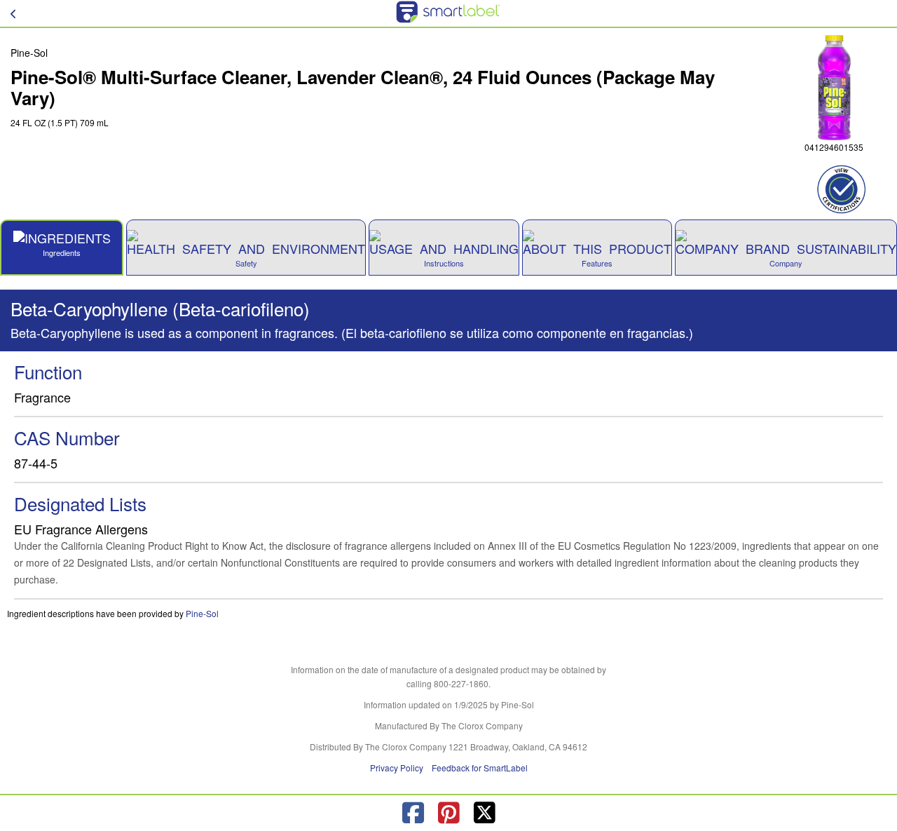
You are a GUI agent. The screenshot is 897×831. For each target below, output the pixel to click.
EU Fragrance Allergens (81, 529)
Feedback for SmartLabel (480, 767)
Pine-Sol (202, 613)
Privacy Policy (396, 767)
